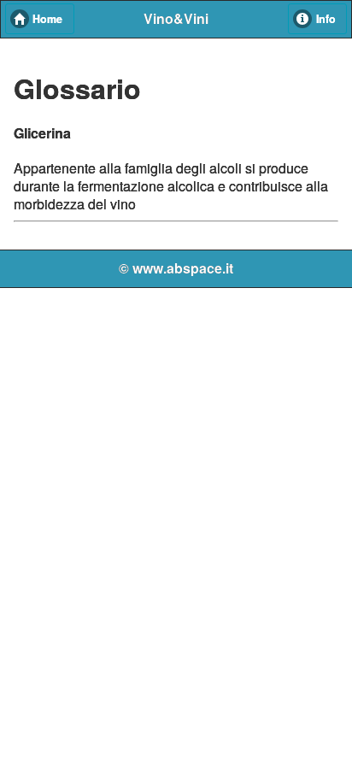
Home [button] (47, 18)
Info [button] (326, 18)
